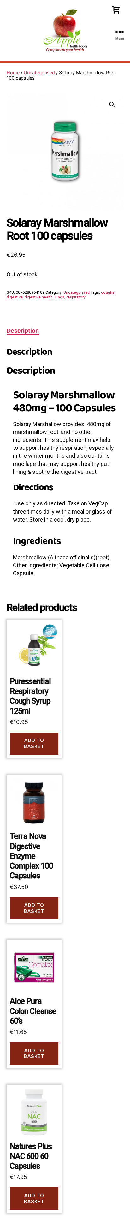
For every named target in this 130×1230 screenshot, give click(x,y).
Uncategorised (39, 72)
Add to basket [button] (34, 743)
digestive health (39, 297)
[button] (112, 104)
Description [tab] (23, 330)
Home (13, 72)
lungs (59, 297)
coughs (108, 292)
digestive (15, 297)
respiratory (76, 297)
